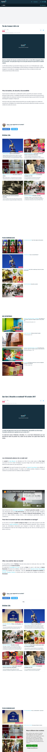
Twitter (13, 129)
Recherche (44, 5)
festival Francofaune (32, 467)
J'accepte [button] (29, 745)
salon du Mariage (14, 524)
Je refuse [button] (35, 745)
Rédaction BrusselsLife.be (9, 32)
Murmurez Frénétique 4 (18, 510)
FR (31, 1)
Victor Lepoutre (7, 403)
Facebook (5, 129)
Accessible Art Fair (14, 567)
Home (5, 29)
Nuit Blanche (12, 461)
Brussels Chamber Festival (8, 572)
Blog (7, 29)
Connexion (36, 1)
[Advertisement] (23, 15)
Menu (4, 5)
